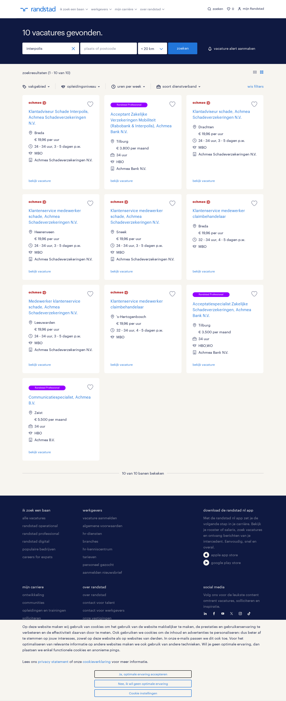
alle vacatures (34, 518)
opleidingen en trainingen (44, 610)
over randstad (150, 9)
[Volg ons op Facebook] (215, 613)
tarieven (89, 557)
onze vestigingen (97, 618)
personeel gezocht (98, 564)
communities (33, 602)
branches (90, 541)
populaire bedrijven (38, 549)
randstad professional (40, 533)
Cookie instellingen (143, 693)
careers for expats (37, 557)
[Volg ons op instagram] (241, 613)
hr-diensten (92, 533)
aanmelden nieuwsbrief (102, 572)
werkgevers (99, 9)
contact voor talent (99, 602)
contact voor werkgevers (104, 610)
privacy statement (53, 661)
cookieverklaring (97, 661)
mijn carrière (124, 9)
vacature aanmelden (100, 518)
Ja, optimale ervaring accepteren (143, 674)
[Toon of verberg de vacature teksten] (258, 73)
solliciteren (31, 618)
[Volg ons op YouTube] (224, 613)
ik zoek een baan (72, 9)
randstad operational (40, 526)
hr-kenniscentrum (97, 549)
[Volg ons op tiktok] (250, 613)
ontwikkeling (33, 595)
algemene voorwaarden (102, 526)
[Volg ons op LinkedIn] (206, 613)
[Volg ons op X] (232, 613)
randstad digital (35, 541)
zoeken (183, 48)
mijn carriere (33, 587)
